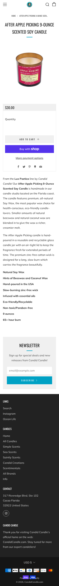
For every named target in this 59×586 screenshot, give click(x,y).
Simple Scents (11, 446)
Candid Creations (13, 462)
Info (5, 479)
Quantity (10, 119)
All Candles (10, 441)
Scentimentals (11, 468)
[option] (29, 69)
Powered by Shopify (29, 578)
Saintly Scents (11, 457)
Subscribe (28, 380)
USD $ (28, 562)
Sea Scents (10, 452)
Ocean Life (9, 419)
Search (7, 408)
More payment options (29, 158)
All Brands (9, 473)
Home (13, 15)
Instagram (9, 413)
